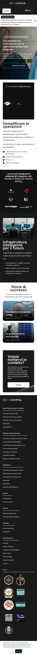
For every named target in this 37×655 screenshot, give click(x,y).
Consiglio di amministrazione (11, 550)
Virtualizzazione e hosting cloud (12, 477)
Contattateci (6, 531)
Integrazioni (6, 480)
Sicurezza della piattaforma (10, 487)
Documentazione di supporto (11, 516)
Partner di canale (7, 502)
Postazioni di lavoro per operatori (12, 420)
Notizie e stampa (7, 556)
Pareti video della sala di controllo (12, 417)
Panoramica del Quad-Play (10, 413)
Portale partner (7, 498)
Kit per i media (7, 553)
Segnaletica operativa (9, 455)
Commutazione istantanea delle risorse (14, 445)
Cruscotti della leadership (10, 448)
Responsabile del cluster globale (12, 473)
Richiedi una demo (18, 65)
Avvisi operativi (7, 427)
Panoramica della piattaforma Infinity (13, 470)
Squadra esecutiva (8, 546)
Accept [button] (18, 651)
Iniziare (6, 11)
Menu (28, 10)
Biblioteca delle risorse (9, 513)
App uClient (6, 483)
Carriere (5, 563)
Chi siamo (5, 543)
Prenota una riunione (8, 528)
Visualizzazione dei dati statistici (12, 442)
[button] (30, 11)
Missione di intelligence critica (11, 458)
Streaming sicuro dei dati (10, 452)
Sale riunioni (6, 423)
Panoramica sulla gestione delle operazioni (15, 438)
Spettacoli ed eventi (8, 560)
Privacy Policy (27, 647)
